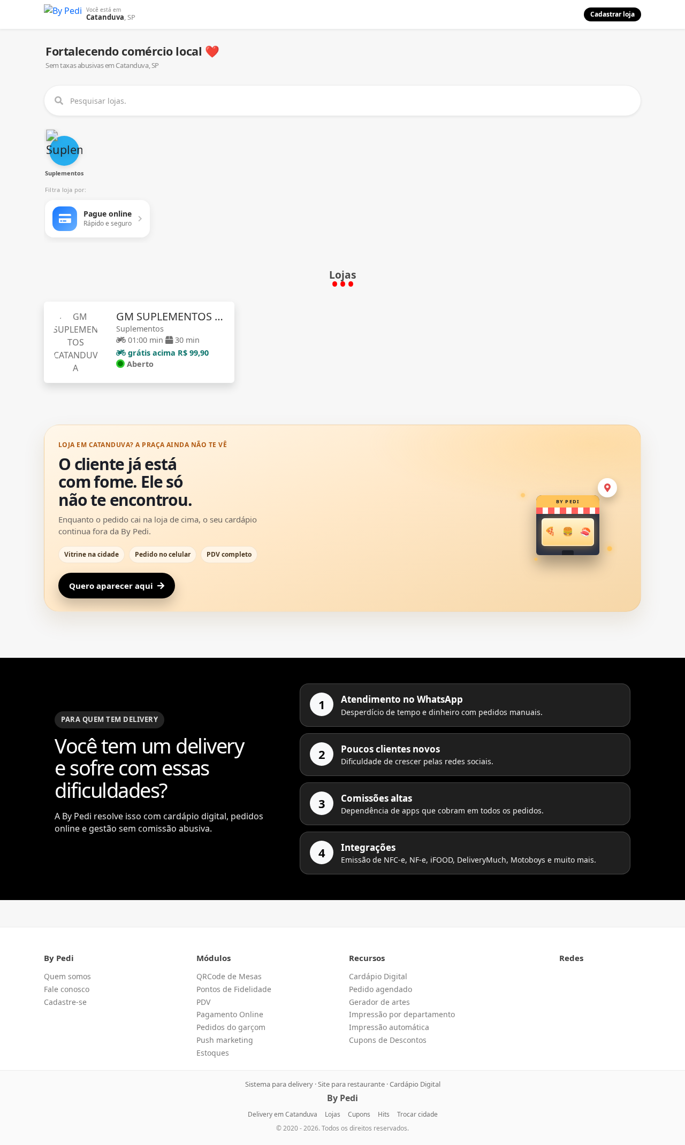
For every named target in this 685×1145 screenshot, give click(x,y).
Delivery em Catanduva (282, 1114)
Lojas (332, 1114)
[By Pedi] (63, 14)
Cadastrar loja (612, 14)
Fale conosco (66, 989)
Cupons (359, 1114)
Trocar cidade (417, 1114)
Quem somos (67, 976)
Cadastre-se (65, 1002)
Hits (384, 1114)
